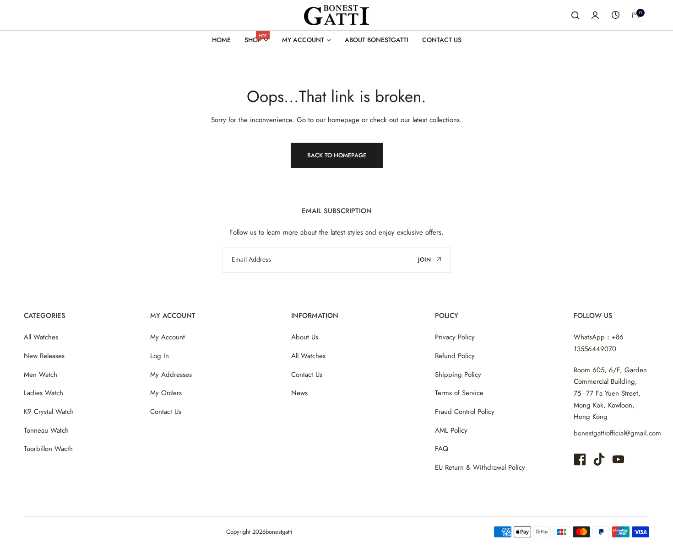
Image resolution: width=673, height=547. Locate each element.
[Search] (575, 15)
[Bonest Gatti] (336, 15)
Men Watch (40, 375)
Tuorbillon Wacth (48, 449)
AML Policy (451, 430)
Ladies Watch (43, 393)
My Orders (166, 393)
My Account (167, 337)
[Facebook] (580, 459)
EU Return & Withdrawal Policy (480, 467)
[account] (595, 15)
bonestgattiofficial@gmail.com (617, 433)
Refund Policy (455, 356)
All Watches (41, 337)
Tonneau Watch (46, 430)
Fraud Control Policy (464, 412)
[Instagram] (599, 459)
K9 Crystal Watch (49, 412)
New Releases (44, 356)
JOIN (425, 260)
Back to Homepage (336, 155)
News (299, 393)
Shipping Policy (458, 375)
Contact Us (165, 412)
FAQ (441, 449)
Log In (159, 356)
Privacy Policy (455, 337)
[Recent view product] (615, 15)
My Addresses (171, 375)
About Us (304, 337)
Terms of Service (459, 393)
